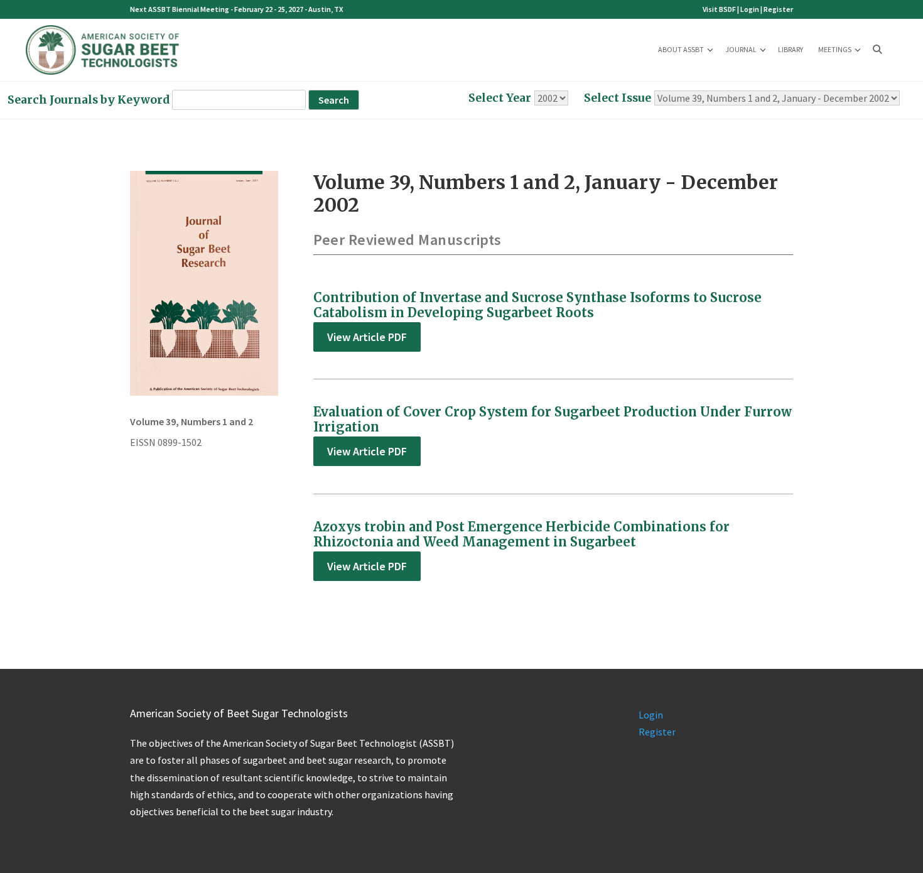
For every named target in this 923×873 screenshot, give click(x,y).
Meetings (834, 49)
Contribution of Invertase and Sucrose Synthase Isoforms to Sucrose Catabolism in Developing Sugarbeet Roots (537, 305)
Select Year (499, 98)
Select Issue (617, 98)
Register (778, 9)
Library (790, 49)
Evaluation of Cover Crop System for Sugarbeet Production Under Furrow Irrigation (552, 419)
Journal (741, 49)
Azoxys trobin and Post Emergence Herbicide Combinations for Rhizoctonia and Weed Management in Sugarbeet (521, 534)
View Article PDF (367, 337)
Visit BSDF (719, 9)
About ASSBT (681, 49)
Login (749, 9)
